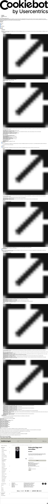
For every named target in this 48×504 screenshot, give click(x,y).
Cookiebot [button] (4, 32)
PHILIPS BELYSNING (4, 455)
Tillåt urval (4, 437)
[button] (44, 441)
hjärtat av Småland (8, 438)
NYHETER (2, 490)
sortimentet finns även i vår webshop (32, 438)
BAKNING (3, 451)
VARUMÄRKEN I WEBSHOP (3, 493)
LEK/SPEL (2, 489)
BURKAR (3, 458)
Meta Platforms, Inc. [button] (5, 251)
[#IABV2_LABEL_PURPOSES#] (4, 421)
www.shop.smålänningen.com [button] (6, 139)
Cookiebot (13, 418)
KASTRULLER (3, 463)
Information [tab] (3, 15)
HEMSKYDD (3, 467)
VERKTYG (2, 485)
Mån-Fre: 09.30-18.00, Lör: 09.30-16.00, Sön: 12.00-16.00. (18, 438)
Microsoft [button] (4, 200)
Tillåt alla (10, 437)
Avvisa (1, 437)
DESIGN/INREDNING (4, 459)
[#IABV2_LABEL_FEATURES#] (4, 423)
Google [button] (4, 81)
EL (1, 486)
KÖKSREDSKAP (3, 471)
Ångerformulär (13, 486)
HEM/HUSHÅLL (3, 447)
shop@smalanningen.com (15, 484)
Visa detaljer (1, 27)
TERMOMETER (3, 479)
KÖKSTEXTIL (3, 472)
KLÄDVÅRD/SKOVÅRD (4, 468)
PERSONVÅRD (3, 480)
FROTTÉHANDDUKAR (4, 450)
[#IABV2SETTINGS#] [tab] (4, 16)
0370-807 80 (13, 485)
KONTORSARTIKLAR (4, 476)
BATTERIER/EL (3, 454)
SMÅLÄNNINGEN (3, 495)
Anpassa (7, 437)
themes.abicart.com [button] (5, 134)
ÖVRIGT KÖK (3, 475)
